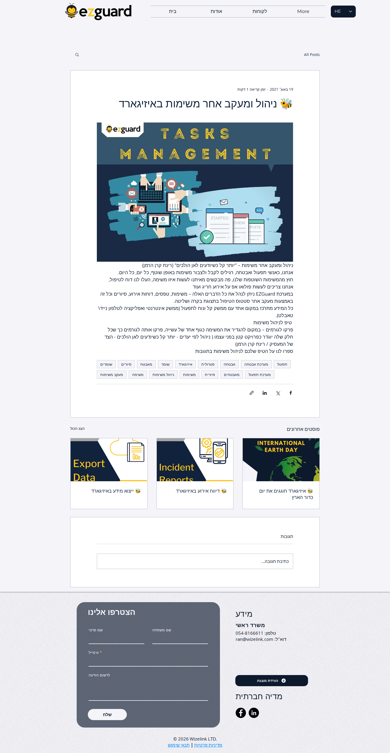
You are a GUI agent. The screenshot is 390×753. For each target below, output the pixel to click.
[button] (77, 54)
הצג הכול (77, 428)
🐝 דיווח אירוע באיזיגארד (201, 491)
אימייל (94, 652)
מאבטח (146, 364)
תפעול (282, 364)
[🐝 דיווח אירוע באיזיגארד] (195, 459)
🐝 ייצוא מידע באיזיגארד (116, 491)
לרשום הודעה (99, 675)
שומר (165, 364)
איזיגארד (185, 364)
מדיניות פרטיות (208, 745)
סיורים (126, 364)
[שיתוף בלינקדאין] (264, 392)
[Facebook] (241, 713)
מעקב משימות (111, 374)
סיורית (210, 374)
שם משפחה (161, 630)
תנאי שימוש (179, 745)
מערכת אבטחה (256, 364)
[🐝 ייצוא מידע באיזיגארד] (109, 459)
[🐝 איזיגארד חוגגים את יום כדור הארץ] (281, 459)
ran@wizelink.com (254, 639)
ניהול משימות (163, 374)
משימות (189, 374)
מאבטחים (232, 374)
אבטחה (229, 364)
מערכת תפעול (260, 374)
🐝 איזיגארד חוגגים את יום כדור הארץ (286, 494)
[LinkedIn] (254, 713)
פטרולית (208, 364)
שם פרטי (96, 630)
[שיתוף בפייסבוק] (290, 392)
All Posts (312, 54)
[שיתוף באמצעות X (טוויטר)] (277, 392)
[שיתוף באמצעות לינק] (251, 392)
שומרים (106, 364)
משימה (138, 374)
